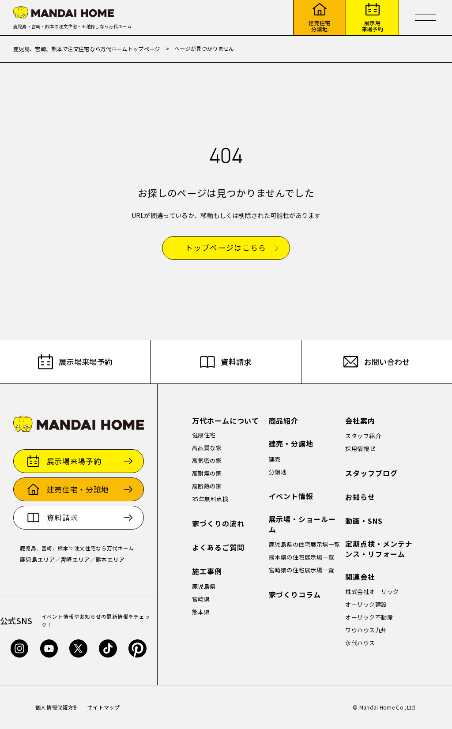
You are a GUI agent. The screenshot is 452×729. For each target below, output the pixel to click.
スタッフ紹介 (363, 436)
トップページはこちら (226, 248)
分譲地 (278, 472)
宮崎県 (201, 599)
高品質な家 (207, 447)
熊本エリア (110, 559)
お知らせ (360, 497)
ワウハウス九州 (366, 630)
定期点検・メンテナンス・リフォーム (379, 549)
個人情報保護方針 (57, 707)
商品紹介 (284, 421)
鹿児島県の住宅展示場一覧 (304, 544)
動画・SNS (364, 521)
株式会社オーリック (372, 591)
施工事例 (207, 571)
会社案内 (360, 421)
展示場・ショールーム (302, 524)
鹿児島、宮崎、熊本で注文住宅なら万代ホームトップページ (86, 49)
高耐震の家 (207, 473)
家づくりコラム (295, 595)
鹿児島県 (204, 586)
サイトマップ (103, 707)
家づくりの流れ (218, 524)
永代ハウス (360, 643)
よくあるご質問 (218, 547)
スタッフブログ (371, 473)
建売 (275, 459)
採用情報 (357, 448)
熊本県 (201, 612)
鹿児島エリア (37, 559)
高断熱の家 (207, 486)
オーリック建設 (366, 604)
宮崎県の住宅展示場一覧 (302, 570)
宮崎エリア (75, 559)
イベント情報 (291, 496)
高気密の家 (207, 460)
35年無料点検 (210, 499)
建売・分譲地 (291, 444)
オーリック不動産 (369, 617)
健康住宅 (204, 435)
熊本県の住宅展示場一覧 (302, 557)
